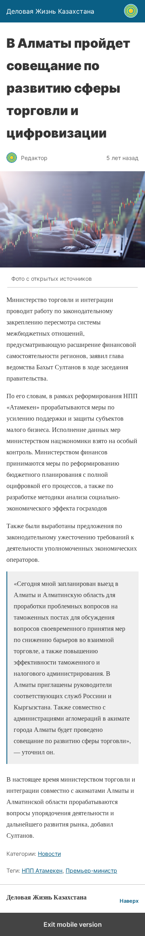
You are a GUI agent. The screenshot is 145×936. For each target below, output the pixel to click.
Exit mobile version (73, 924)
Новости (49, 853)
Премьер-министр (91, 870)
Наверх (129, 901)
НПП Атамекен (42, 870)
